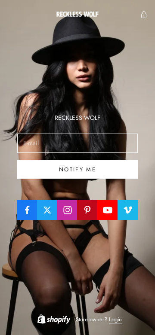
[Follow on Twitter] (47, 210)
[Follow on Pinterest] (87, 210)
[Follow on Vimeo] (128, 210)
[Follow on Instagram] (68, 210)
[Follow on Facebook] (27, 210)
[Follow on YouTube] (108, 210)
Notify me (77, 169)
